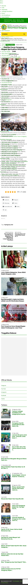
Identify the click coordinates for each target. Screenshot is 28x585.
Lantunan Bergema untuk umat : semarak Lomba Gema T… (19, 436)
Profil (3, 7)
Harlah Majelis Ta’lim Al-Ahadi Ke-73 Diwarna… (19, 475)
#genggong (7, 224)
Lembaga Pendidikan (7, 11)
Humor (22, 20)
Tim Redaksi (16, 581)
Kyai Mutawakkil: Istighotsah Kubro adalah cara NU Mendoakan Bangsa (12, 300)
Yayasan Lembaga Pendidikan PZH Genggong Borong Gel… (19, 412)
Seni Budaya (13, 21)
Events (14, 20)
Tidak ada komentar (14, 54)
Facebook (3, 395)
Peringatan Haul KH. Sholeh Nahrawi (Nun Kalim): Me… (18, 424)
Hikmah (18, 20)
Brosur (3, 13)
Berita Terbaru (9, 38)
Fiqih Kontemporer (8, 20)
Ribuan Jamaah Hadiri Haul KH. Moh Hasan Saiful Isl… (18, 488)
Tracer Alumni (5, 17)
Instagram (3, 392)
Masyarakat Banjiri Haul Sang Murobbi (12, 499)
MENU (6, 34)
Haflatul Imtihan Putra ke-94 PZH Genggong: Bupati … (11, 569)
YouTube (3, 389)
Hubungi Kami (5, 19)
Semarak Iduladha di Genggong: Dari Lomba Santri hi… (18, 519)
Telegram (3, 385)
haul (12, 224)
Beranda (4, 5)
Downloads (4, 9)
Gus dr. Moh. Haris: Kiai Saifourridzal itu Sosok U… (19, 448)
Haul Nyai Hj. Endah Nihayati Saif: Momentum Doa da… (10, 538)
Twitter (3, 399)
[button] (14, 67)
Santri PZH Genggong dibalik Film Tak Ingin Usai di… (18, 507)
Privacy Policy (4, 582)
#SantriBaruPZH (20, 21)
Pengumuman (7, 21)
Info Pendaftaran (6, 15)
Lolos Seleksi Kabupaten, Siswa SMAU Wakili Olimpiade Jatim (13, 273)
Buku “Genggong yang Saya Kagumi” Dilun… (14, 562)
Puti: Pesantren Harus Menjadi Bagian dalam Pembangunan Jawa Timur (13, 327)
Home (2, 38)
